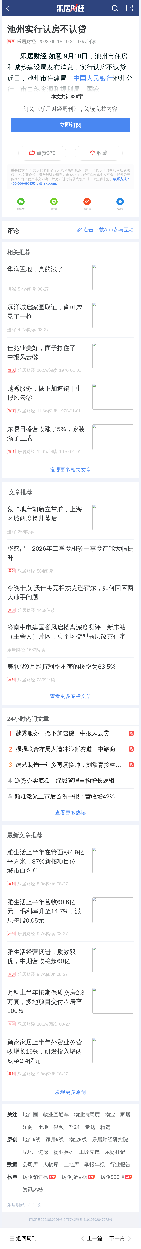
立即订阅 (70, 125)
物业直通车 (56, 1114)
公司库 (30, 1164)
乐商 (28, 1127)
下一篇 (117, 1238)
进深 (43, 1152)
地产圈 (30, 1114)
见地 (28, 1152)
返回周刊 (26, 1238)
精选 (105, 1127)
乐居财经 (16, 1204)
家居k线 (55, 1139)
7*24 (74, 1127)
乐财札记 (115, 1152)
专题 (90, 1127)
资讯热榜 (33, 1189)
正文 (37, 1204)
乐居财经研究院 (110, 1139)
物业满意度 (87, 1114)
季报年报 (94, 1164)
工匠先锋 (89, 1152)
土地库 (71, 1164)
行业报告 (120, 1164)
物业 (110, 1114)
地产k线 (32, 1139)
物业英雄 (63, 1152)
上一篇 (94, 1238)
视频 (58, 1127)
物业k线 (78, 1139)
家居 (125, 1114)
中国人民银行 (93, 78)
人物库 (51, 1164)
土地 (43, 1127)
